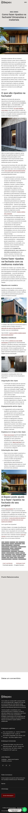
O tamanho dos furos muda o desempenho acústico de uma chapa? (13, 600)
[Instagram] (6, 765)
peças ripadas (9, 509)
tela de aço (15, 559)
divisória (3, 552)
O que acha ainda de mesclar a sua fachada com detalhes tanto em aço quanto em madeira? (13, 519)
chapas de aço (18, 548)
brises (3, 545)
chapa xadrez (14, 551)
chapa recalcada (5, 548)
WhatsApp (4, 789)
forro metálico (8, 554)
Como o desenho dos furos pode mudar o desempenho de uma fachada (13, 629)
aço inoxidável (18, 543)
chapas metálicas (15, 549)
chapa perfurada (21, 546)
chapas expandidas (6, 549)
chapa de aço (16, 545)
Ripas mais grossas (9, 435)
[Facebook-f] (2, 765)
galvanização (19, 554)
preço (15, 557)
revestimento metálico (6, 559)
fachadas (22, 552)
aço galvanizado (5, 543)
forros (13, 554)
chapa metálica (14, 546)
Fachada (16, 11)
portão (11, 557)
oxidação (4, 557)
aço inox (12, 543)
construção (20, 551)
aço (17, 542)
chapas (11, 548)
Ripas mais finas (17, 442)
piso (8, 557)
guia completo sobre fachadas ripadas (15, 170)
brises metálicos (9, 545)
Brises (11, 11)
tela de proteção (22, 559)
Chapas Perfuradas (6, 551)
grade (24, 554)
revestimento (21, 557)
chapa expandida (5, 546)
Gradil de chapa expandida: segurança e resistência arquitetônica (13, 658)
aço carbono (21, 542)
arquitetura (12, 542)
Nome (3, 783)
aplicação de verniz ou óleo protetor (11, 328)
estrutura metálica (10, 552)
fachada (17, 552)
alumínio (7, 542)
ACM (3, 542)
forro (3, 554)
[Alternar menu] (25, 2)
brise (23, 543)
